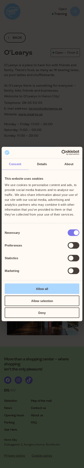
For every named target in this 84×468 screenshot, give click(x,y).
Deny (42, 313)
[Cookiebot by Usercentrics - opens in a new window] (61, 152)
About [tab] (68, 164)
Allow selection (42, 300)
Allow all (42, 289)
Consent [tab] (15, 164)
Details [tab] (42, 164)
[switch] (73, 245)
